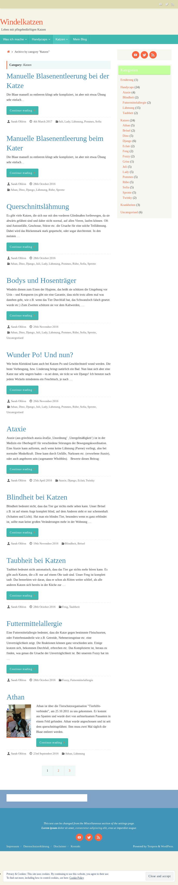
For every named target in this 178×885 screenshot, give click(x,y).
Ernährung (127, 79)
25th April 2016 (42, 480)
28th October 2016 (44, 184)
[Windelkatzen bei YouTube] (161, 4)
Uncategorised (15, 337)
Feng (65, 606)
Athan (14, 189)
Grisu (126, 161)
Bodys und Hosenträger (41, 280)
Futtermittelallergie (34, 623)
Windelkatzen (21, 21)
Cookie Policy (76, 877)
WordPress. (167, 846)
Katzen (124, 120)
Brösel (81, 543)
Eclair (81, 480)
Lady (67, 121)
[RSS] (173, 4)
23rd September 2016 (46, 753)
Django (30, 189)
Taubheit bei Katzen (36, 560)
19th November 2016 (45, 543)
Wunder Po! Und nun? (40, 355)
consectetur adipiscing (88, 828)
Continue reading (21, 110)
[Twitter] (167, 4)
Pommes (89, 121)
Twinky (90, 480)
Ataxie (16, 429)
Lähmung (77, 121)
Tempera (152, 846)
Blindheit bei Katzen (37, 497)
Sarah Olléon (18, 121)
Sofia (98, 121)
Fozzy (65, 680)
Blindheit (70, 543)
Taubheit (74, 606)
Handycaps (127, 87)
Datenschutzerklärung (36, 846)
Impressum (13, 846)
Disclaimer (60, 846)
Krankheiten (127, 205)
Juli (61, 121)
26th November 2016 (45, 326)
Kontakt (75, 846)
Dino (22, 189)
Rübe (52, 189)
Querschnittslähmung (38, 206)
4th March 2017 (42, 121)
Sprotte (60, 189)
